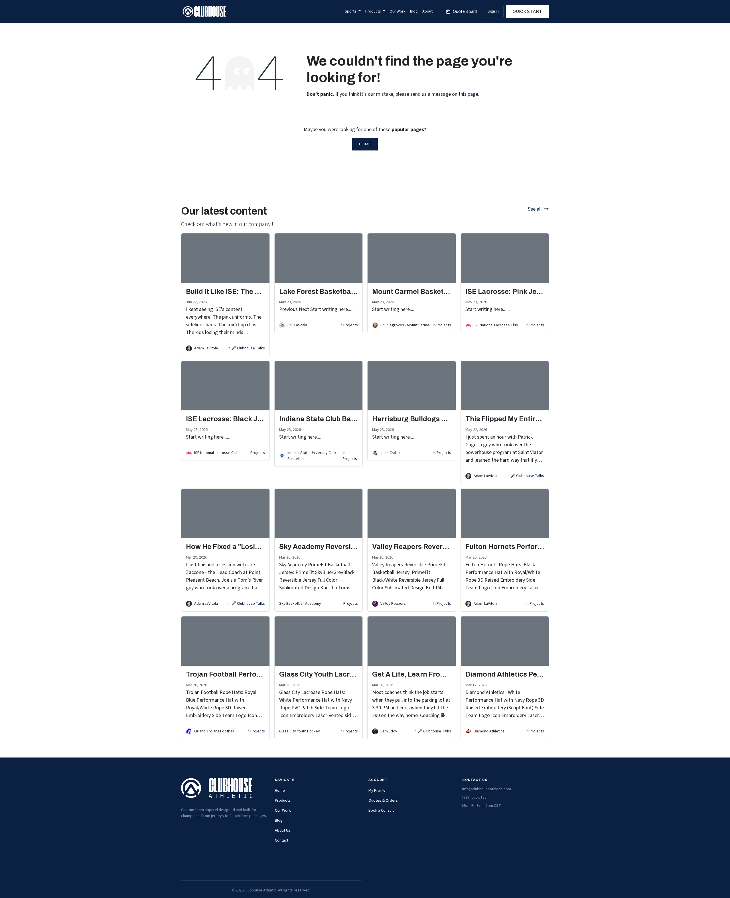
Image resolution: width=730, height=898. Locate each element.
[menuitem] (352, 11)
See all (535, 209)
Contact (281, 840)
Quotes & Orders (383, 800)
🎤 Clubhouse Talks (248, 348)
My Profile (377, 790)
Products (283, 800)
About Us (282, 830)
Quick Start (527, 11)
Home (365, 144)
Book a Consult (381, 810)
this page (468, 94)
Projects (350, 325)
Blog (279, 820)
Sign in (493, 11)
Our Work (283, 810)
